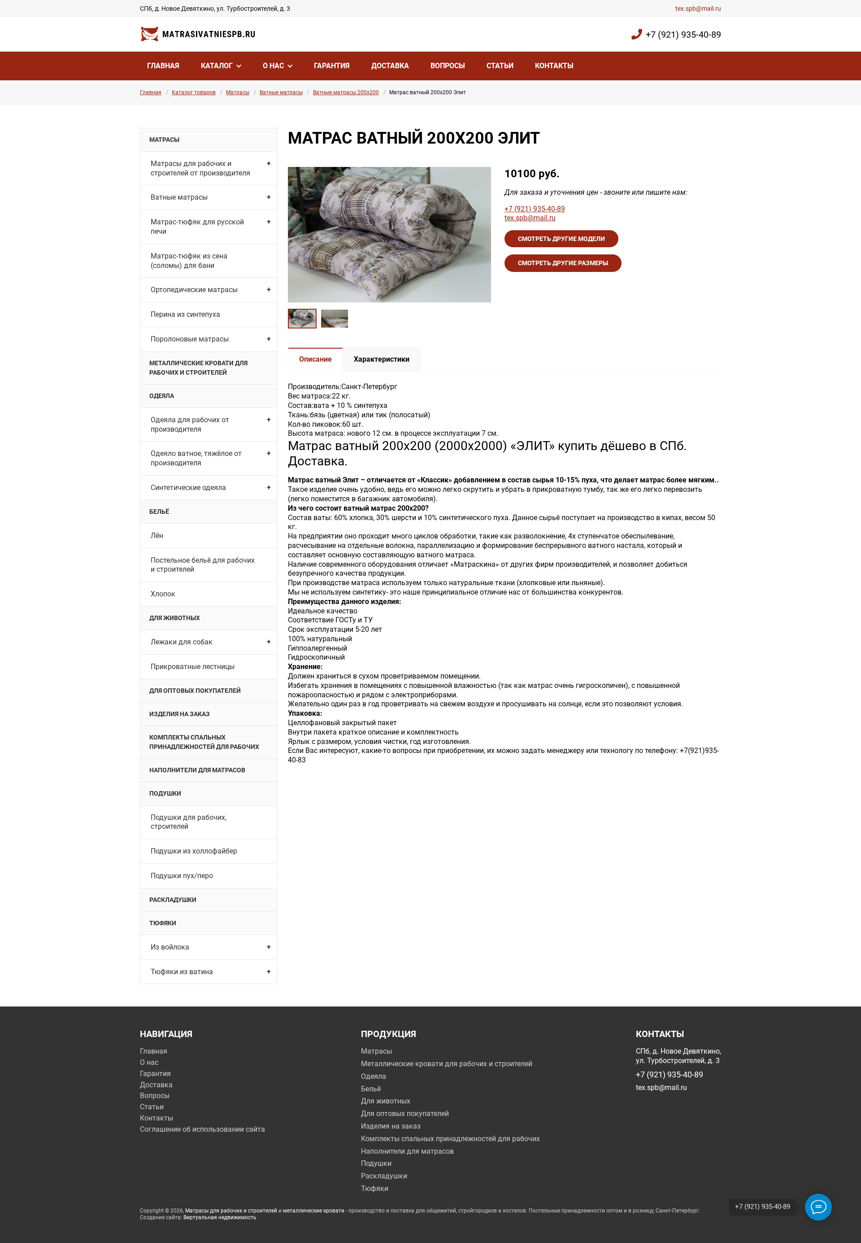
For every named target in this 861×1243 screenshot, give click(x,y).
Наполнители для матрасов (197, 770)
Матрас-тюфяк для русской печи (197, 227)
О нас (273, 65)
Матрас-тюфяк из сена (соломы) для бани (189, 261)
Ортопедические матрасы (194, 289)
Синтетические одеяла (188, 487)
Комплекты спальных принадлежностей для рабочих (204, 742)
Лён (157, 535)
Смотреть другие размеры (563, 263)
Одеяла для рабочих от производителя (190, 424)
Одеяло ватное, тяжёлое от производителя (196, 458)
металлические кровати (313, 1211)
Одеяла (161, 395)
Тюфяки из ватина (182, 971)
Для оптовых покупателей (195, 690)
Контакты (554, 65)
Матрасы (237, 92)
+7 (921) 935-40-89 (683, 34)
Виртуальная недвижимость (220, 1217)
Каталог (217, 65)
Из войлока (170, 947)
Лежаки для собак (182, 642)
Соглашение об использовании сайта (202, 1129)
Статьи (500, 65)
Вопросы (447, 65)
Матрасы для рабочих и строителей (231, 1211)
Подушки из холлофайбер (194, 851)
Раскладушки (172, 899)
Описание (315, 359)
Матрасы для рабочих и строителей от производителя (200, 168)
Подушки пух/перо (182, 875)
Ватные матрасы (281, 92)
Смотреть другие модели (561, 238)
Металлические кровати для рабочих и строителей (198, 367)
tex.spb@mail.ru (698, 8)
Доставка (390, 65)
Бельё (159, 511)
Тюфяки (162, 923)
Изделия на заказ (179, 714)
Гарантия (332, 65)
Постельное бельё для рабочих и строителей (203, 565)
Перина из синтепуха (185, 314)
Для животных (174, 618)
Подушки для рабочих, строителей (188, 822)
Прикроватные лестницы (193, 666)
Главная (163, 65)
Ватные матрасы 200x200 (346, 92)
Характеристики (381, 359)
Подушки (165, 793)
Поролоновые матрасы (190, 339)
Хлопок (163, 594)
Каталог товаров (194, 92)
